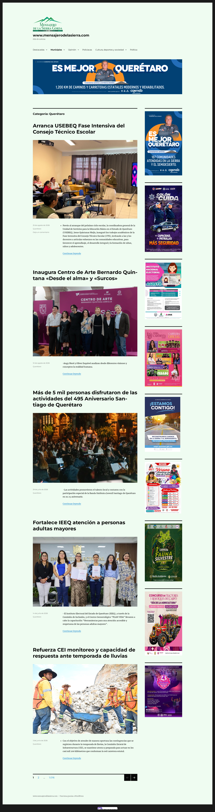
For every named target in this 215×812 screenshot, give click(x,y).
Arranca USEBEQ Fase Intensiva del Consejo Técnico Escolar (79, 129)
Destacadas (38, 50)
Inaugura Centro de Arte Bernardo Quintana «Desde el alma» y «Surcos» (85, 275)
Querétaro (37, 229)
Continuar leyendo (72, 253)
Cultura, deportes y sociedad (109, 50)
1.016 (52, 777)
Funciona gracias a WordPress (72, 796)
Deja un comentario (41, 232)
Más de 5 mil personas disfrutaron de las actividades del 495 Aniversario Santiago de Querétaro (85, 398)
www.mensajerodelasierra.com (61, 35)
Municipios (56, 50)
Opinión (72, 50)
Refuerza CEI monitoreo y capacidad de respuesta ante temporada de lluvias (84, 653)
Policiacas (87, 50)
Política (133, 50)
